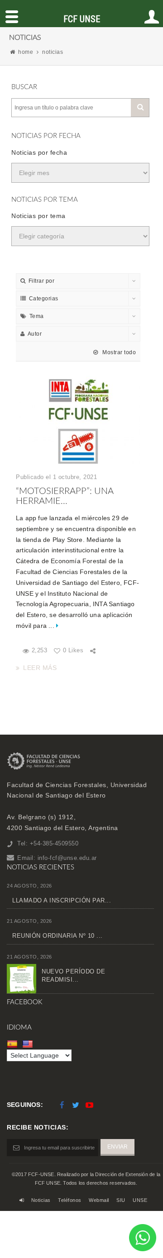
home (25, 52)
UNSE (140, 1200)
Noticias (41, 1200)
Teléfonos (70, 1200)
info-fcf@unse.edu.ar (67, 857)
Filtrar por (42, 281)
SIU (120, 1200)
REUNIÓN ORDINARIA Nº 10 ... (57, 935)
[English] (28, 1044)
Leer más (40, 667)
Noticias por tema (38, 215)
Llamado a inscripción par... (61, 900)
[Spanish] (13, 1044)
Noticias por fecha (39, 152)
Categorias (43, 298)
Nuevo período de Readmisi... (73, 975)
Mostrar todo (118, 352)
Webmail (99, 1200)
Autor (35, 334)
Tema (36, 316)
